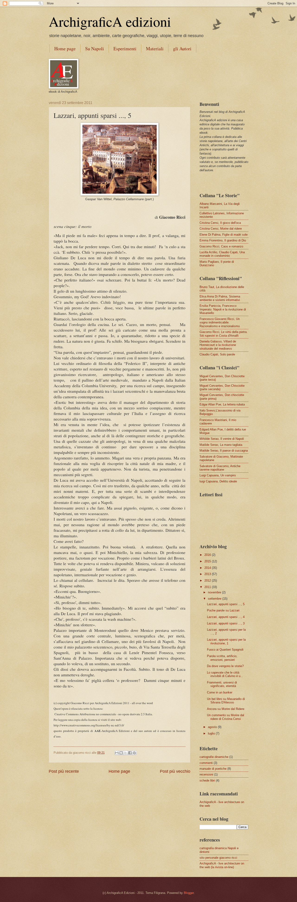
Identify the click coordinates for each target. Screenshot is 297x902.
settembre (215, 598)
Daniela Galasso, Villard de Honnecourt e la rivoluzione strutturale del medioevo (218, 345)
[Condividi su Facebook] (130, 752)
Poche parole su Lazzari (223, 610)
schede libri (207, 780)
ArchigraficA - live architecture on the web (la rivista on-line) (222, 865)
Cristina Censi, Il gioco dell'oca (220, 223)
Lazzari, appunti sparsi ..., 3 (226, 623)
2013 (208, 574)
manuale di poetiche (213, 768)
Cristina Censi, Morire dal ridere (221, 228)
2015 (208, 561)
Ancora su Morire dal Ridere (225, 709)
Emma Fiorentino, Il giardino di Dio (223, 240)
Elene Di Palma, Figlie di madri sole (224, 234)
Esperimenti (124, 48)
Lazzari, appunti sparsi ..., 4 (226, 617)
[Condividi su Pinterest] (134, 752)
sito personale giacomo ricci (218, 857)
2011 (208, 587)
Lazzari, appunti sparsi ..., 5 (226, 604)
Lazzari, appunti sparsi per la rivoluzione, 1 (226, 641)
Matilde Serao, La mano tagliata (221, 444)
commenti (206, 763)
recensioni (206, 774)
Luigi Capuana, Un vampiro (218, 475)
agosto (213, 727)
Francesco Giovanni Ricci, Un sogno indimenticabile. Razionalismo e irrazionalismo (220, 322)
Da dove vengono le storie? (225, 666)
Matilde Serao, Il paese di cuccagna (224, 450)
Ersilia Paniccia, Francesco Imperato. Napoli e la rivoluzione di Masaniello (223, 309)
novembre (215, 592)
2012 (208, 580)
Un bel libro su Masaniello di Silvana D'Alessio (226, 700)
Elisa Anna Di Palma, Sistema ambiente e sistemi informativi (220, 298)
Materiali (155, 48)
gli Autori (182, 48)
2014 (208, 568)
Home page (65, 48)
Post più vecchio (175, 771)
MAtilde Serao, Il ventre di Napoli (222, 438)
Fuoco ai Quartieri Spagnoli (225, 649)
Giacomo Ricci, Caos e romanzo (221, 246)
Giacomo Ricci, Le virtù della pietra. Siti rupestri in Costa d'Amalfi (224, 333)
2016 (208, 555)
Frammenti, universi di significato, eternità (222, 684)
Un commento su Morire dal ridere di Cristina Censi (225, 716)
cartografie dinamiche (214, 757)
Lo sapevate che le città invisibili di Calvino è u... (225, 674)
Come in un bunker (219, 692)
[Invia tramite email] (116, 752)
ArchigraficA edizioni (110, 21)
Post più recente (64, 771)
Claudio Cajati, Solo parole (217, 354)
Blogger (189, 893)
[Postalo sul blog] (121, 752)
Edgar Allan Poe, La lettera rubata (222, 404)
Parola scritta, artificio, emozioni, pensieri (222, 657)
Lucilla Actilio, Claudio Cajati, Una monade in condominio (222, 253)
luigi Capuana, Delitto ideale (218, 481)
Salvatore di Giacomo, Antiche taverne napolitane (220, 467)
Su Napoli (94, 48)
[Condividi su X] (125, 752)
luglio (212, 733)
